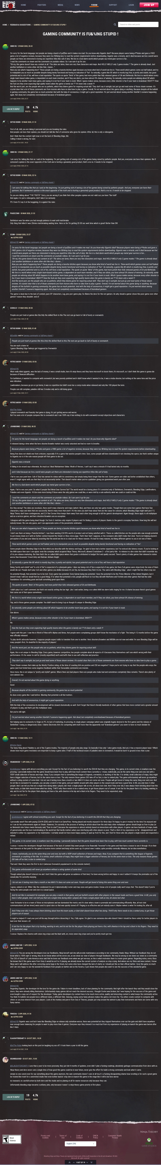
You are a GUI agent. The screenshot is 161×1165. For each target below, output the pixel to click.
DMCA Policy (95, 1137)
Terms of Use (63, 1137)
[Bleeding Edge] (9, 5)
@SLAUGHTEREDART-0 (19, 1066)
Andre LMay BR (16, 945)
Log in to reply (13, 109)
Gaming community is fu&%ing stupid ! (39, 182)
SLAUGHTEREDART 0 (18, 1038)
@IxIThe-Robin (16, 409)
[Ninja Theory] (149, 1132)
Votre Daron (15, 362)
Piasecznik (14, 213)
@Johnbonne (15, 769)
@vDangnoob (15, 811)
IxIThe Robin (15, 122)
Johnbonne (15, 426)
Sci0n (12, 235)
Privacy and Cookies (45, 1137)
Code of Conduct (79, 1137)
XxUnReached (15, 1059)
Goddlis (13, 308)
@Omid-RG (14, 182)
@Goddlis (13, 335)
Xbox (149, 1142)
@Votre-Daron (15, 745)
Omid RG (13, 46)
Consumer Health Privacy (115, 1137)
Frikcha (13, 1014)
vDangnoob (15, 762)
